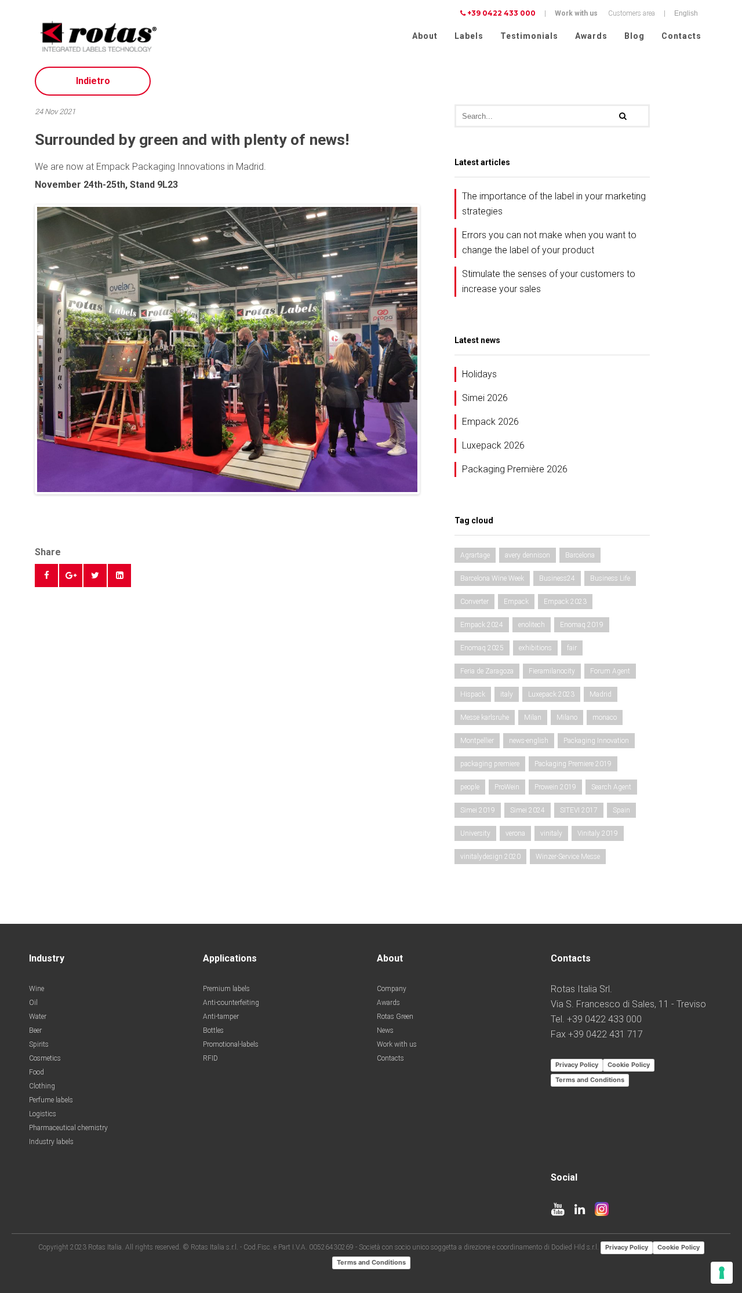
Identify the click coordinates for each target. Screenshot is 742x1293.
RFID (210, 1058)
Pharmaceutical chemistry (68, 1128)
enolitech (531, 625)
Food (36, 1072)
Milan (532, 717)
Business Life (610, 578)
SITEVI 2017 (579, 810)
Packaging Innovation (596, 741)
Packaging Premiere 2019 (573, 764)
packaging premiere (489, 764)
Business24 (557, 578)
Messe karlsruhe (484, 717)
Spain (621, 810)
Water (37, 1016)
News (385, 1030)
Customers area (631, 13)
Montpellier (477, 741)
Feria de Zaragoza (487, 671)
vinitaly (551, 833)
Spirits (39, 1044)
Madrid (601, 694)
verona (515, 833)
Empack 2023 (565, 602)
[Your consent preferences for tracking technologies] (722, 1273)
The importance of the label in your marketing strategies (554, 204)
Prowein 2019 (555, 787)
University (475, 833)
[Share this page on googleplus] (70, 575)
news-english (528, 741)
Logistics (42, 1114)
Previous (19, 349)
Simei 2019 (477, 810)
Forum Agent (610, 671)
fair (572, 648)
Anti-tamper (221, 1016)
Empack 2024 (481, 625)
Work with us (576, 13)
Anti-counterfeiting (231, 1003)
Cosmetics (45, 1058)
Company (391, 989)
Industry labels (51, 1142)
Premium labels (226, 989)
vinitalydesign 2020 (490, 857)
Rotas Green (395, 1016)
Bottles (213, 1030)
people (469, 787)
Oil (33, 1003)
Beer (35, 1030)
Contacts (681, 36)
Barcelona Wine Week (492, 578)
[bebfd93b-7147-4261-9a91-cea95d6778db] (227, 349)
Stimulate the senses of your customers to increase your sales (548, 281)
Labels (468, 36)
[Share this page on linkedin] (119, 575)
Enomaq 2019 (581, 625)
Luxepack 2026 (493, 445)
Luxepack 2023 (551, 694)
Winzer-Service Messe (568, 857)
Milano (566, 717)
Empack (516, 602)
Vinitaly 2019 (597, 833)
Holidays (479, 374)
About (425, 36)
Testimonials (529, 36)
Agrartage (475, 555)
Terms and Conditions (589, 1080)
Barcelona (580, 555)
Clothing (42, 1086)
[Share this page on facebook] (46, 575)
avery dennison (527, 555)
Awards (591, 36)
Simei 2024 (527, 810)
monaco (604, 717)
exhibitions (535, 648)
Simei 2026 (485, 397)
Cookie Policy (629, 1065)
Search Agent (611, 787)
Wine (36, 989)
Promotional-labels (231, 1044)
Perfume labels (51, 1100)
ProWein (506, 787)
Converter (474, 602)
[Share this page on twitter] (95, 575)
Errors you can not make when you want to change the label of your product (549, 243)
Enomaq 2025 (482, 648)
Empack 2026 (490, 421)
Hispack (472, 694)
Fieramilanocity (552, 671)
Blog (634, 36)
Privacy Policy (576, 1065)
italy (506, 694)
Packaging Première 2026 (515, 469)
